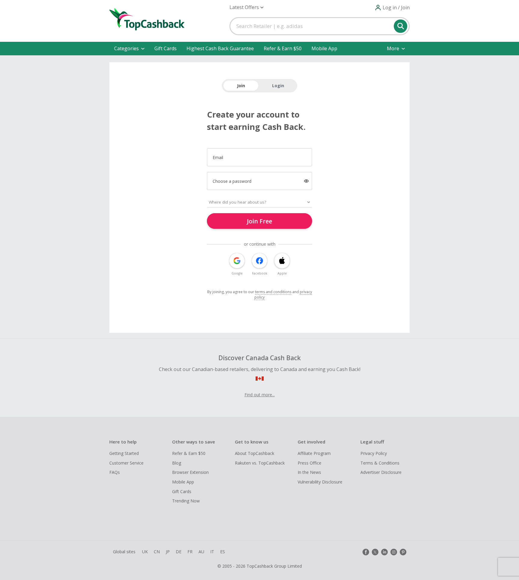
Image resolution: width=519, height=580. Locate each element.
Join (241, 85)
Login (278, 85)
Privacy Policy (373, 453)
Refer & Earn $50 (283, 48)
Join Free (259, 221)
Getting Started (124, 453)
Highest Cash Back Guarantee (220, 48)
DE (178, 551)
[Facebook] (366, 552)
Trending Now (186, 501)
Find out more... (259, 394)
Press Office (309, 463)
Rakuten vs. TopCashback (260, 463)
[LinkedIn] (384, 552)
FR (190, 551)
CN (157, 551)
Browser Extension (190, 472)
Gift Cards (165, 48)
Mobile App (324, 48)
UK (145, 551)
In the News (309, 472)
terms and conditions (273, 291)
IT (212, 551)
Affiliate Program (314, 453)
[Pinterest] (403, 552)
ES (222, 551)
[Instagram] (393, 552)
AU (201, 551)
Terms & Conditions (379, 463)
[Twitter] (375, 552)
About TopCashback (254, 453)
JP (168, 551)
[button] (246, 7)
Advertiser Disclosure (381, 472)
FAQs (114, 472)
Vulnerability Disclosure (320, 482)
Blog (176, 463)
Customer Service (126, 463)
